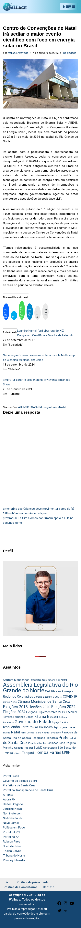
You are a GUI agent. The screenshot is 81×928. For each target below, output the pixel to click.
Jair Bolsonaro (43, 727)
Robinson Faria (56, 743)
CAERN (50, 691)
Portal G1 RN (11, 832)
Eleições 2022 (63, 707)
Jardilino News (12, 809)
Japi (55, 727)
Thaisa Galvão (12, 851)
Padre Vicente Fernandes (48, 732)
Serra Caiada (50, 747)
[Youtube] (71, 904)
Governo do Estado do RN (20, 781)
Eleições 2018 (15, 706)
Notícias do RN (12, 818)
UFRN (66, 753)
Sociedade (69, 52)
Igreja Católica (60, 722)
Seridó (38, 747)
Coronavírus (25, 696)
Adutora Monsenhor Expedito (22, 680)
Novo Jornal (11, 823)
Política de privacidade (32, 882)
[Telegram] (65, 912)
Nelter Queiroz (27, 732)
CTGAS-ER (34, 407)
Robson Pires (11, 841)
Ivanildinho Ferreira (18, 727)
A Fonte (8, 795)
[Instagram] (65, 904)
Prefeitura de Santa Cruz (19, 785)
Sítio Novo (15, 753)
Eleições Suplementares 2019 (45, 712)
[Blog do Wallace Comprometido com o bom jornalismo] (15, 7)
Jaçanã (63, 727)
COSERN (57, 696)
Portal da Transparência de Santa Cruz (28, 790)
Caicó (58, 691)
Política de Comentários (20, 887)
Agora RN (9, 799)
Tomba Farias (48, 752)
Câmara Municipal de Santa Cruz (43, 701)
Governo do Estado (34, 721)
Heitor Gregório (13, 804)
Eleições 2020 (39, 707)
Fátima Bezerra (47, 716)
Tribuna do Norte (14, 855)
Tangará (28, 753)
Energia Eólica (50, 407)
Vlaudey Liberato (14, 860)
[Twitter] (59, 912)
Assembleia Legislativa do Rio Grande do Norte (40, 687)
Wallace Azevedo (17, 52)
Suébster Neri (12, 846)
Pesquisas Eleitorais (45, 738)
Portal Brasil (11, 776)
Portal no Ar (11, 837)
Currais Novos (10, 702)
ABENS (22, 407)
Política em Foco (14, 827)
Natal (62, 407)
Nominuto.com (12, 813)
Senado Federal (23, 747)
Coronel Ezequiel (43, 696)
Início (7, 882)
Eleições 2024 (14, 712)
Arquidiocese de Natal (54, 680)
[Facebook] (59, 904)
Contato (48, 887)
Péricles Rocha (37, 743)
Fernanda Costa (23, 716)
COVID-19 (70, 696)
